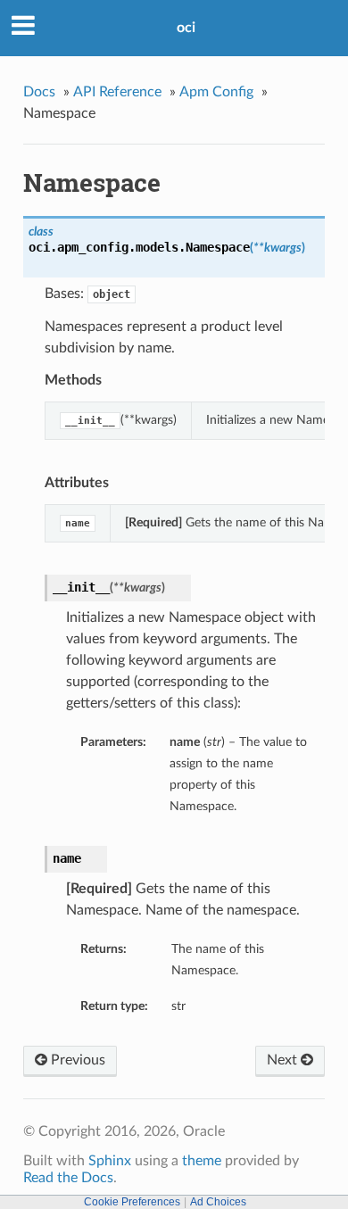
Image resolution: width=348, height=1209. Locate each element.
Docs (39, 92)
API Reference (117, 92)
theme (201, 1161)
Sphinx (109, 1161)
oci (186, 28)
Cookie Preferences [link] (132, 1202)
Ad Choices (218, 1202)
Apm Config (216, 92)
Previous (76, 1060)
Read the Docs (68, 1178)
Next (284, 1060)
